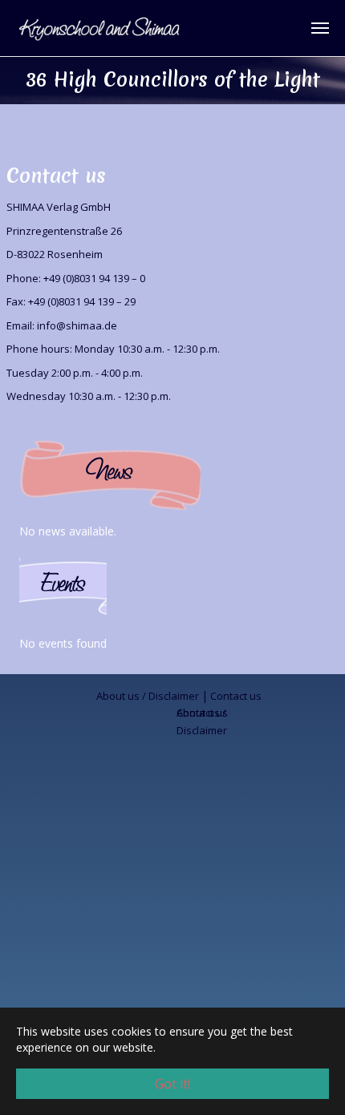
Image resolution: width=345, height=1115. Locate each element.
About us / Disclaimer (147, 696)
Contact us (236, 696)
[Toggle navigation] (320, 28)
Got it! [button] (172, 1084)
